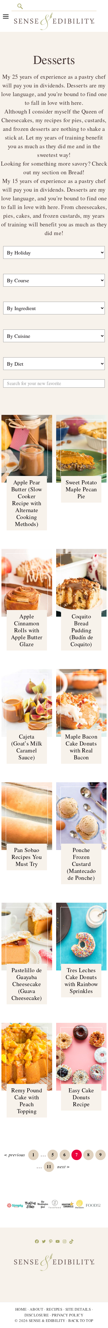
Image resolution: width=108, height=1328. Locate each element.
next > (63, 1166)
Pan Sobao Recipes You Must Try (27, 857)
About (36, 1309)
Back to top (80, 1320)
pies (77, 120)
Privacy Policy (67, 1315)
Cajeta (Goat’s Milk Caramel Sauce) (26, 746)
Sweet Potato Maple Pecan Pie (81, 489)
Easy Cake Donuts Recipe (81, 1097)
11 (50, 1166)
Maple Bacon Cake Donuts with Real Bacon (81, 746)
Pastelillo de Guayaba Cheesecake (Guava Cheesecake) (27, 984)
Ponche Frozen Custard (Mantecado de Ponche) (81, 864)
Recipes (54, 1309)
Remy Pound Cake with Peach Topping (26, 1100)
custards (95, 120)
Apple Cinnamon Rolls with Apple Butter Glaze (26, 630)
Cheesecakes (16, 120)
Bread (75, 172)
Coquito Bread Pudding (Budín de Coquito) (81, 630)
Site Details (78, 1309)
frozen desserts (31, 129)
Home (21, 1309)
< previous (14, 1154)
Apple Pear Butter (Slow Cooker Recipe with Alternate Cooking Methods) (26, 503)
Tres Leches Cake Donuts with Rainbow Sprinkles (81, 980)
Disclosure (36, 1315)
